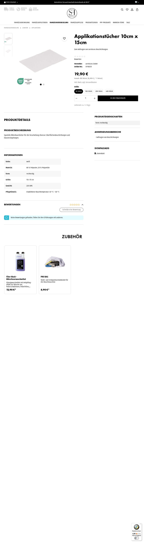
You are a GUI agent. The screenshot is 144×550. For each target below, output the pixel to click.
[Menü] (140, 524)
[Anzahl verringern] (76, 98)
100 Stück (88, 91)
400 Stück (109, 91)
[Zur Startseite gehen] (72, 13)
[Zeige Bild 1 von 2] (41, 84)
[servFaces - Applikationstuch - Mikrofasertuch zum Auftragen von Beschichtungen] (42, 60)
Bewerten (77, 59)
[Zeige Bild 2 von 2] (43, 84)
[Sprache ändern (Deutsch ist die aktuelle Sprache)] (137, 2)
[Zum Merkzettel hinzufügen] (64, 38)
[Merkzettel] (127, 9)
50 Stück (79, 91)
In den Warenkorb (117, 98)
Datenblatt (101, 154)
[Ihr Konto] (132, 9)
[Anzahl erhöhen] (95, 98)
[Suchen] (122, 9)
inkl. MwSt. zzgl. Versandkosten (85, 82)
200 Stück (98, 91)
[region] (37, 60)
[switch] (136, 538)
